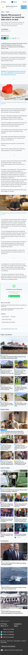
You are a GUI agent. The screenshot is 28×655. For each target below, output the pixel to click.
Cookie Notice (4, 642)
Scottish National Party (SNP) (8, 322)
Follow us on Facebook (8, 631)
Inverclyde (13, 316)
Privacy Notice (17, 640)
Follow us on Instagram (8, 637)
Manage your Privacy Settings (8, 646)
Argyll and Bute (5, 316)
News (2, 12)
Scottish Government (6, 319)
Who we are (3, 640)
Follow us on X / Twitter (8, 629)
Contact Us (23, 640)
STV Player (4, 624)
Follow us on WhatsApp (8, 634)
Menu (4, 2)
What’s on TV (4, 626)
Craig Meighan (4, 29)
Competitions (18, 624)
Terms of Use (10, 640)
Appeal (16, 626)
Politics (7, 12)
